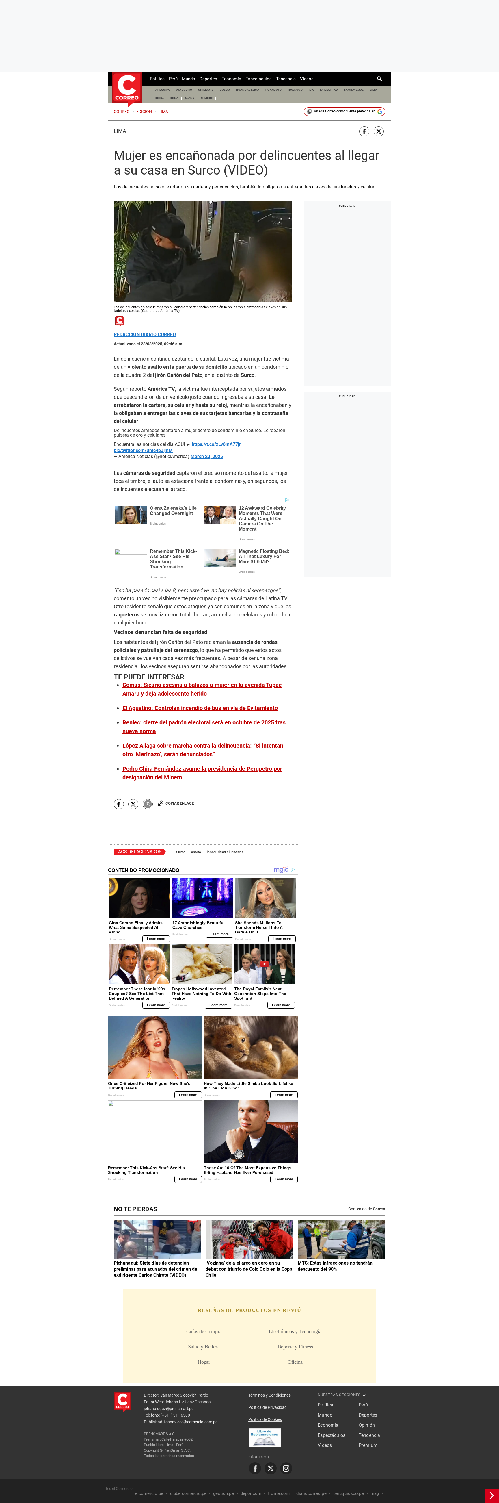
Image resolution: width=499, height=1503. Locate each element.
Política (157, 78)
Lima (120, 131)
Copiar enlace (179, 803)
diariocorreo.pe (311, 1493)
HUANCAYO (273, 89)
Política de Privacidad (267, 1407)
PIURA (159, 98)
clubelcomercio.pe (188, 1493)
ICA (311, 89)
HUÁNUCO (295, 89)
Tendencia (286, 78)
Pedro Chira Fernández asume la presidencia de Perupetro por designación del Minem (202, 773)
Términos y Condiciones (269, 1395)
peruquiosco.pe (348, 1493)
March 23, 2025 (207, 456)
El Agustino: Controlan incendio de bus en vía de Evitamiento (200, 708)
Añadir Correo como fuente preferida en (344, 111)
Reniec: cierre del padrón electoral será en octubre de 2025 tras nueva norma (204, 727)
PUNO (174, 98)
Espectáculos (258, 78)
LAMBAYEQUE (354, 89)
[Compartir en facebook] (364, 131)
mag (374, 1493)
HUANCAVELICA (247, 89)
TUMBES (207, 98)
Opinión (367, 1425)
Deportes (208, 78)
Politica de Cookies (265, 1419)
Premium (368, 1445)
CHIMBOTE (206, 89)
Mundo (188, 78)
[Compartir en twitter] (379, 131)
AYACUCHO (184, 89)
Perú (173, 78)
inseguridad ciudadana (225, 852)
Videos (307, 78)
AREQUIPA (162, 89)
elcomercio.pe (149, 1493)
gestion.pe (223, 1493)
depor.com (251, 1493)
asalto (196, 852)
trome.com (279, 1493)
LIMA (373, 89)
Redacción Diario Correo (145, 334)
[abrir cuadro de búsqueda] (379, 79)
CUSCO (225, 89)
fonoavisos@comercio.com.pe (190, 1421)
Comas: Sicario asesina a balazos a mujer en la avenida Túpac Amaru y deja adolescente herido (202, 689)
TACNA (190, 98)
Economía (231, 78)
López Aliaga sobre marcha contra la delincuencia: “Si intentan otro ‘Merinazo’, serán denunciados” (202, 750)
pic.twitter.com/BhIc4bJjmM (143, 450)
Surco (180, 852)
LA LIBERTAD (329, 89)
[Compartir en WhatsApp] (148, 804)
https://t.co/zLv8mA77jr (216, 444)
